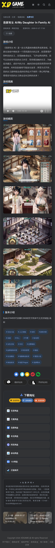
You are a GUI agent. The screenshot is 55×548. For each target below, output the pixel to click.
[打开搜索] (44, 4)
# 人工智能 (22, 332)
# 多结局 (36, 338)
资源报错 (41, 400)
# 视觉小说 (37, 356)
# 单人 (17, 338)
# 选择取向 (36, 362)
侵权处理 (15, 541)
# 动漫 (8, 338)
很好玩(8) (18, 382)
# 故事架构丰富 (11, 350)
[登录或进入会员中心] (49, 4)
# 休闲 (32, 332)
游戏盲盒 (34, 541)
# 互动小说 (10, 332)
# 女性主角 (10, 344)
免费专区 (30, 17)
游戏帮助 (16, 400)
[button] (38, 4)
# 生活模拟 (10, 356)
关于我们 (6, 541)
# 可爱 (26, 338)
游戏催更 (28, 400)
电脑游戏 (21, 17)
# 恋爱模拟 (31, 344)
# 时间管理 (25, 350)
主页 (13, 17)
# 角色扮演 (10, 362)
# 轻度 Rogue (23, 362)
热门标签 (44, 541)
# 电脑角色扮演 (23, 356)
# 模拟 (35, 350)
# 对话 (20, 344)
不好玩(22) (43, 382)
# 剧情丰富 (43, 332)
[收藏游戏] (16, 374)
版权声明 (25, 541)
